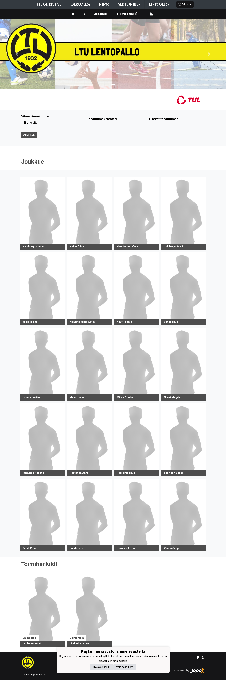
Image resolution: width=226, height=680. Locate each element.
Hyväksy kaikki (101, 667)
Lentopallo (159, 4)
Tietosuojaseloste (33, 674)
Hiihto (104, 4)
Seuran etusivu (49, 4)
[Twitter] (202, 658)
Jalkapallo (80, 4)
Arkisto (186, 4)
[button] (17, 54)
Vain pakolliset (124, 667)
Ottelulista (29, 135)
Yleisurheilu (129, 4)
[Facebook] (196, 658)
